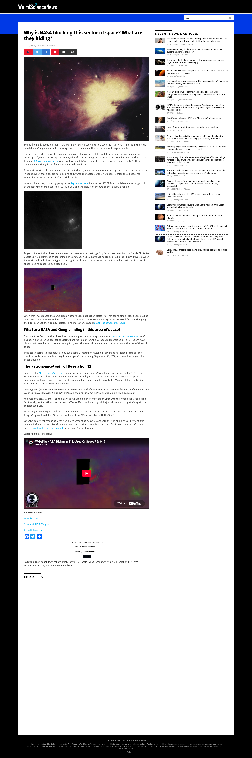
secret (134, 562)
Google (83, 562)
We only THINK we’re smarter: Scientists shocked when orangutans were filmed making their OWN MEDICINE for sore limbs (196, 94)
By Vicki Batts (182, 232)
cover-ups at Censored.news (109, 323)
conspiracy (46, 562)
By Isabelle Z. (182, 76)
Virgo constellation (63, 565)
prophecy (100, 562)
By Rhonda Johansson (185, 44)
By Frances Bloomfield (185, 100)
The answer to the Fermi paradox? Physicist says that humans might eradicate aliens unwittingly (195, 61)
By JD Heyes (181, 221)
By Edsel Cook (182, 55)
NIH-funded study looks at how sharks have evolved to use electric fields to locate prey (194, 50)
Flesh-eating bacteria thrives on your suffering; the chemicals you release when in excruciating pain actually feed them (195, 137)
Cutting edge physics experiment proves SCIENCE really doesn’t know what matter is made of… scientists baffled (197, 227)
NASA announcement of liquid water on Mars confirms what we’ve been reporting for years (197, 71)
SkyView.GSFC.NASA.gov (36, 524)
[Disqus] (86, 617)
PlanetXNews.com (33, 530)
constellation (61, 562)
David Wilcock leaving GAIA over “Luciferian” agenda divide (194, 118)
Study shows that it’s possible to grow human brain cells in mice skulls (197, 251)
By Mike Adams (182, 121)
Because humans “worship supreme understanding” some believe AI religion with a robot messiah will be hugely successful (194, 183)
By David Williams (183, 176)
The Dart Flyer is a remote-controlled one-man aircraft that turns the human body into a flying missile (197, 82)
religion (111, 562)
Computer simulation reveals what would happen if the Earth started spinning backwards (195, 206)
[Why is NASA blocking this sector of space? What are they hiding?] (37, 10)
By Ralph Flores (182, 210)
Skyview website (79, 183)
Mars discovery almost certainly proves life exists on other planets (194, 216)
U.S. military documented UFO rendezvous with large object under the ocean (194, 195)
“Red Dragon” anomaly (51, 373)
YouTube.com (31, 518)
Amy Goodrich (47, 45)
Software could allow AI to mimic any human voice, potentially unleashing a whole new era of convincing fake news (196, 171)
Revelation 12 (123, 562)
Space (48, 565)
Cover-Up (74, 562)
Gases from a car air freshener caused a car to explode (192, 127)
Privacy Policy (126, 752)
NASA (91, 562)
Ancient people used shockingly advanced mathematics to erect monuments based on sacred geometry (197, 148)
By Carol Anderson (183, 142)
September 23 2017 (34, 565)
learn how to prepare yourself (47, 428)
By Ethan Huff (182, 165)
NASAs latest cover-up (46, 161)
